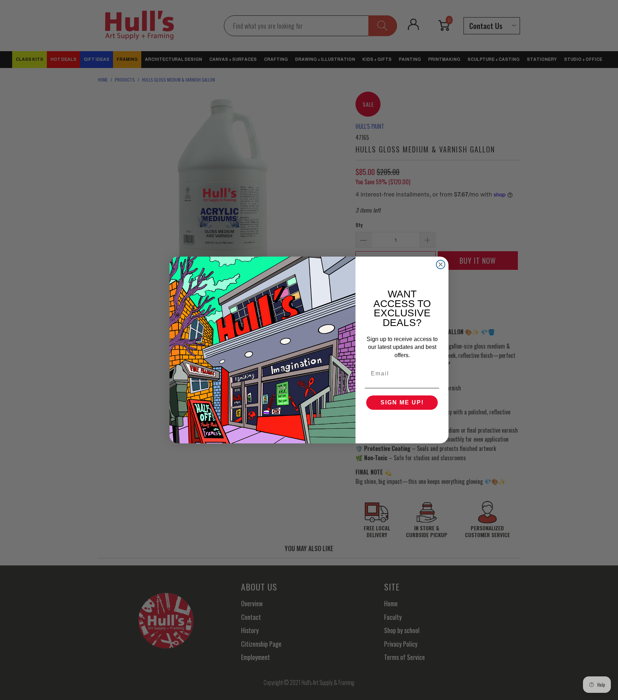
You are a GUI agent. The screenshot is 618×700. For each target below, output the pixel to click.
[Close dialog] (440, 264)
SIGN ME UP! (402, 402)
